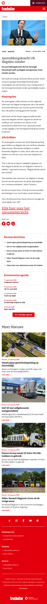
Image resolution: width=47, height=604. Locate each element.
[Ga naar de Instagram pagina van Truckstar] (16, 520)
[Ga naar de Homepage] (8, 9)
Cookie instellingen (28, 585)
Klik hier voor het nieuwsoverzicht (16, 210)
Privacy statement (16, 585)
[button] (38, 3)
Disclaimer (7, 585)
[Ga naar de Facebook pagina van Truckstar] (23, 520)
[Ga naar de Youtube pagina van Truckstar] (30, 520)
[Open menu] (44, 8)
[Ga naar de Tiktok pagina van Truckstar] (9, 520)
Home (5, 17)
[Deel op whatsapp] (13, 224)
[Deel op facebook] (4, 224)
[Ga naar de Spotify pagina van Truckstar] (37, 520)
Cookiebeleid (39, 585)
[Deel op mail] (8, 224)
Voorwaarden (23, 588)
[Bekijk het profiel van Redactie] (8, 51)
